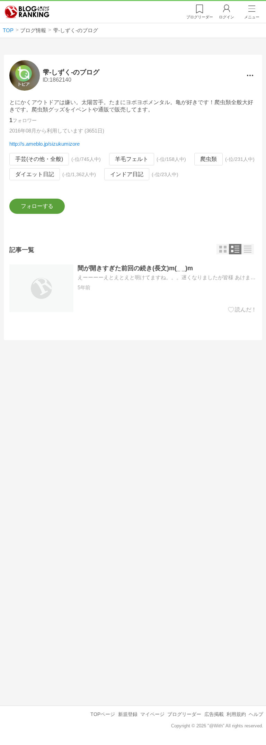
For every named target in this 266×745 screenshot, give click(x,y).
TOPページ (102, 714)
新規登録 (128, 714)
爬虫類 (208, 159)
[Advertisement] (133, 405)
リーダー (199, 17)
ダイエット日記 (34, 174)
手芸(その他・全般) (39, 159)
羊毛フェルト (131, 159)
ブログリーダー (184, 714)
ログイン (226, 17)
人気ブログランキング (27, 11)
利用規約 (236, 714)
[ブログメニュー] (249, 75)
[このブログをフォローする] (36, 206)
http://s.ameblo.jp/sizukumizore (44, 144)
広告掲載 (214, 714)
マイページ (152, 714)
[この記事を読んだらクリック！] (242, 309)
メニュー (251, 17)
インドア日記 (126, 174)
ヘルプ (256, 714)
